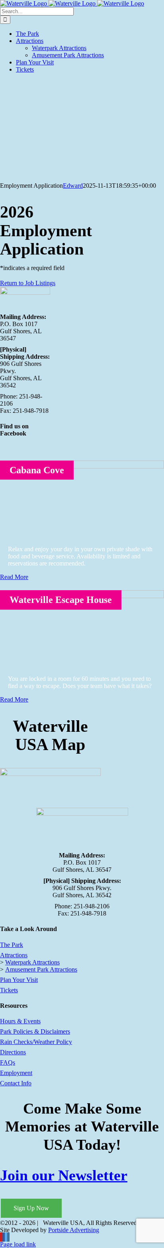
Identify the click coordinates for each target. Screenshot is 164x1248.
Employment (16, 1072)
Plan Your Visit (19, 979)
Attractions (13, 955)
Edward (73, 185)
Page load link (18, 1244)
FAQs (7, 1062)
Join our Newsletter (63, 1175)
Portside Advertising (73, 1230)
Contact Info (15, 1083)
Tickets (9, 990)
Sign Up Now (31, 1208)
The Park (11, 944)
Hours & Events (20, 1021)
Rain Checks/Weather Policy (36, 1041)
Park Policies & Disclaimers (35, 1031)
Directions (13, 1052)
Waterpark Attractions (32, 962)
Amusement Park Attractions (41, 969)
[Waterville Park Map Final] (50, 773)
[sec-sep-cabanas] (82, 466)
